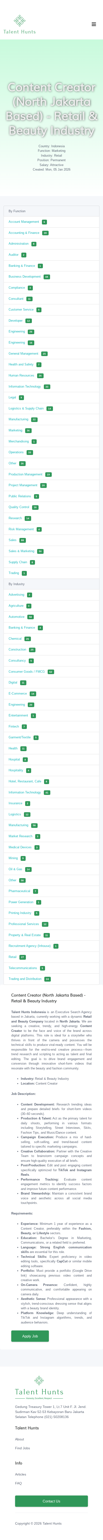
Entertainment (21, 715)
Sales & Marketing (25, 551)
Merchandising (22, 441)
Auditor (16, 254)
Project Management (27, 485)
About (19, 1439)
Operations (20, 452)
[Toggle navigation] (93, 24)
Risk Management (24, 529)
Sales (16, 540)
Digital (16, 682)
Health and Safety (24, 364)
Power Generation (24, 902)
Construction (21, 649)
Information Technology (28, 386)
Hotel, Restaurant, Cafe (28, 781)
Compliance (20, 287)
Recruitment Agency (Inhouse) (33, 946)
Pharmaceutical (22, 891)
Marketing (19, 430)
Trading (17, 573)
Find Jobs (22, 1448)
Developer (19, 320)
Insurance (18, 803)
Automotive (20, 617)
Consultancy (20, 660)
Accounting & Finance (28, 233)
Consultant (20, 298)
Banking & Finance (25, 266)
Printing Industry (23, 913)
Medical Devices (23, 847)
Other (16, 463)
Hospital (17, 759)
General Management (27, 353)
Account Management (27, 222)
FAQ (18, 1483)
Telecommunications (26, 968)
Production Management (29, 474)
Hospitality (19, 770)
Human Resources (25, 375)
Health (17, 748)
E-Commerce (21, 693)
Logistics (19, 814)
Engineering (20, 331)
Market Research (23, 836)
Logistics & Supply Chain (30, 408)
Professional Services (27, 924)
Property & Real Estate (28, 935)
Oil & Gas (19, 869)
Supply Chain (21, 562)
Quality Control (23, 507)
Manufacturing (22, 419)
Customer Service (24, 309)
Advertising (19, 594)
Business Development (28, 276)
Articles (20, 1474)
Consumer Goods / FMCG (30, 671)
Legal (15, 397)
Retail (16, 957)
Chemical (19, 638)
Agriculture (19, 605)
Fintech (17, 726)
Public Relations (23, 496)
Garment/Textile (23, 737)
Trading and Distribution (29, 979)
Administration (21, 243)
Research (19, 518)
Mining (16, 858)
